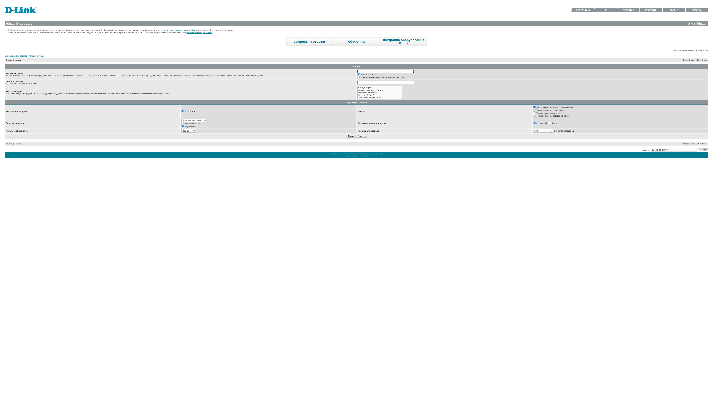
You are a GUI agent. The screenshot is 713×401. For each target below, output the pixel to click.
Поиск (703, 24)
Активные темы (36, 56)
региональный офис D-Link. (199, 32)
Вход (11, 24)
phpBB (351, 154)
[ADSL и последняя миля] (380, 97)
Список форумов (13, 60)
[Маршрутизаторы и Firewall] (380, 90)
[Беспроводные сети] (380, 92)
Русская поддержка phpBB (356, 156)
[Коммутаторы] (380, 88)
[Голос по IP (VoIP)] (380, 95)
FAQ (692, 24)
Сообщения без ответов (16, 56)
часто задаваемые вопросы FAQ (179, 30)
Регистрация (25, 24)
